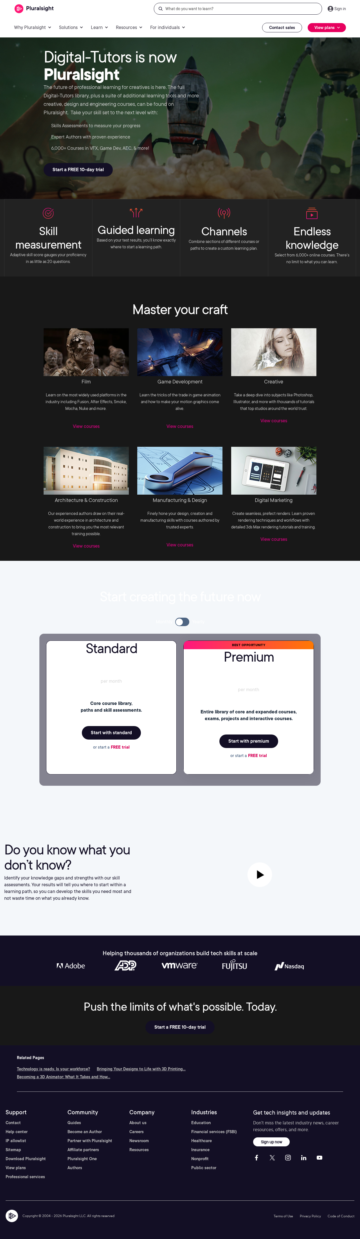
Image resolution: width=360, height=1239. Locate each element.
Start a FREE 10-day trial (78, 169)
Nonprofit (200, 1159)
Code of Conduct (341, 1216)
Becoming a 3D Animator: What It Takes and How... (63, 1077)
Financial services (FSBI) (214, 1131)
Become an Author (85, 1131)
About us (138, 1122)
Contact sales (282, 27)
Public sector (203, 1168)
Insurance (200, 1150)
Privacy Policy (310, 1216)
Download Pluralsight (26, 1159)
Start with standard (111, 732)
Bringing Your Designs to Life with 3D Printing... (141, 1069)
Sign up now (271, 1141)
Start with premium (248, 741)
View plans (16, 1168)
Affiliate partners (83, 1150)
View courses (86, 426)
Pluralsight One (82, 1159)
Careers (136, 1131)
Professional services (25, 1177)
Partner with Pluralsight (90, 1140)
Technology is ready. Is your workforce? (53, 1069)
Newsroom (139, 1140)
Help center (17, 1131)
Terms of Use (283, 1216)
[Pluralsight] (34, 9)
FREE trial (120, 747)
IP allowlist (16, 1140)
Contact (13, 1122)
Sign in (340, 8)
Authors (75, 1168)
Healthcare (201, 1140)
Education (201, 1122)
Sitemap (13, 1150)
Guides (74, 1122)
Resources (139, 1150)
